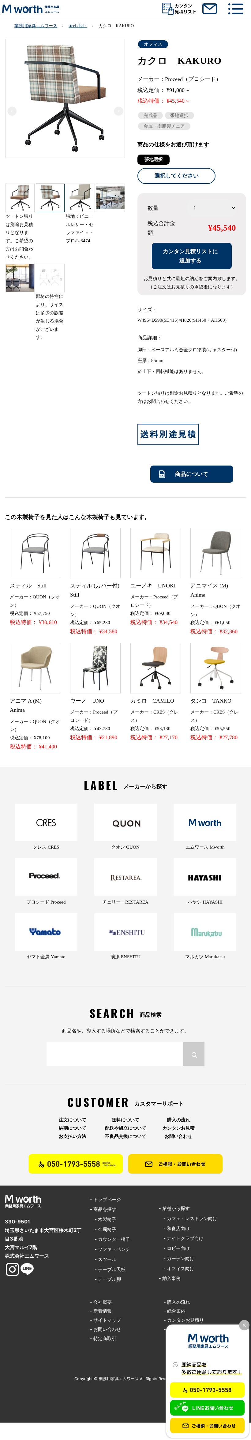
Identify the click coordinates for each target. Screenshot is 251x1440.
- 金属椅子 (103, 1229)
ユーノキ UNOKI (153, 586)
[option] (65, 105)
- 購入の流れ (177, 1302)
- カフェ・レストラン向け (188, 1218)
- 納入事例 (170, 1278)
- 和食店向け (174, 1228)
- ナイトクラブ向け (181, 1238)
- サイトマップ (105, 1320)
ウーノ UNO (87, 701)
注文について (72, 1119)
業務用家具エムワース (35, 26)
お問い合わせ (178, 1136)
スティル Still (28, 586)
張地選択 (179, 115)
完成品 (150, 115)
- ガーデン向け (176, 1258)
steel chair (78, 26)
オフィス (153, 44)
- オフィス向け (176, 1268)
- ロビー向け (174, 1248)
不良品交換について (125, 1136)
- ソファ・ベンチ (110, 1249)
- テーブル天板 (108, 1269)
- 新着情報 (101, 1311)
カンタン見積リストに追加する (190, 256)
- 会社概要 (101, 1302)
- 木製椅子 (103, 1219)
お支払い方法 (72, 1136)
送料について (125, 1119)
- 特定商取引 (103, 1338)
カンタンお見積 (179, 1128)
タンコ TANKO (210, 701)
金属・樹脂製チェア (164, 126)
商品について (191, 474)
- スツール (103, 1259)
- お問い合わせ (105, 1329)
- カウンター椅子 (110, 1239)
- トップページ (105, 1199)
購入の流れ (178, 1119)
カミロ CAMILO (152, 701)
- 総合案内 (174, 1311)
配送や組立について (125, 1128)
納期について (72, 1128)
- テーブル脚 (105, 1279)
